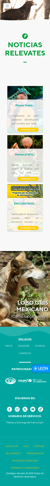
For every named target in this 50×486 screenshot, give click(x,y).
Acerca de (12, 446)
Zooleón (23, 346)
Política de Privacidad (25, 460)
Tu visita (40, 346)
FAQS (26, 446)
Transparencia (35, 453)
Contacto (25, 353)
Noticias (39, 446)
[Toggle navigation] (7, 6)
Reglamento (13, 453)
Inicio (8, 346)
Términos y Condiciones (25, 468)
